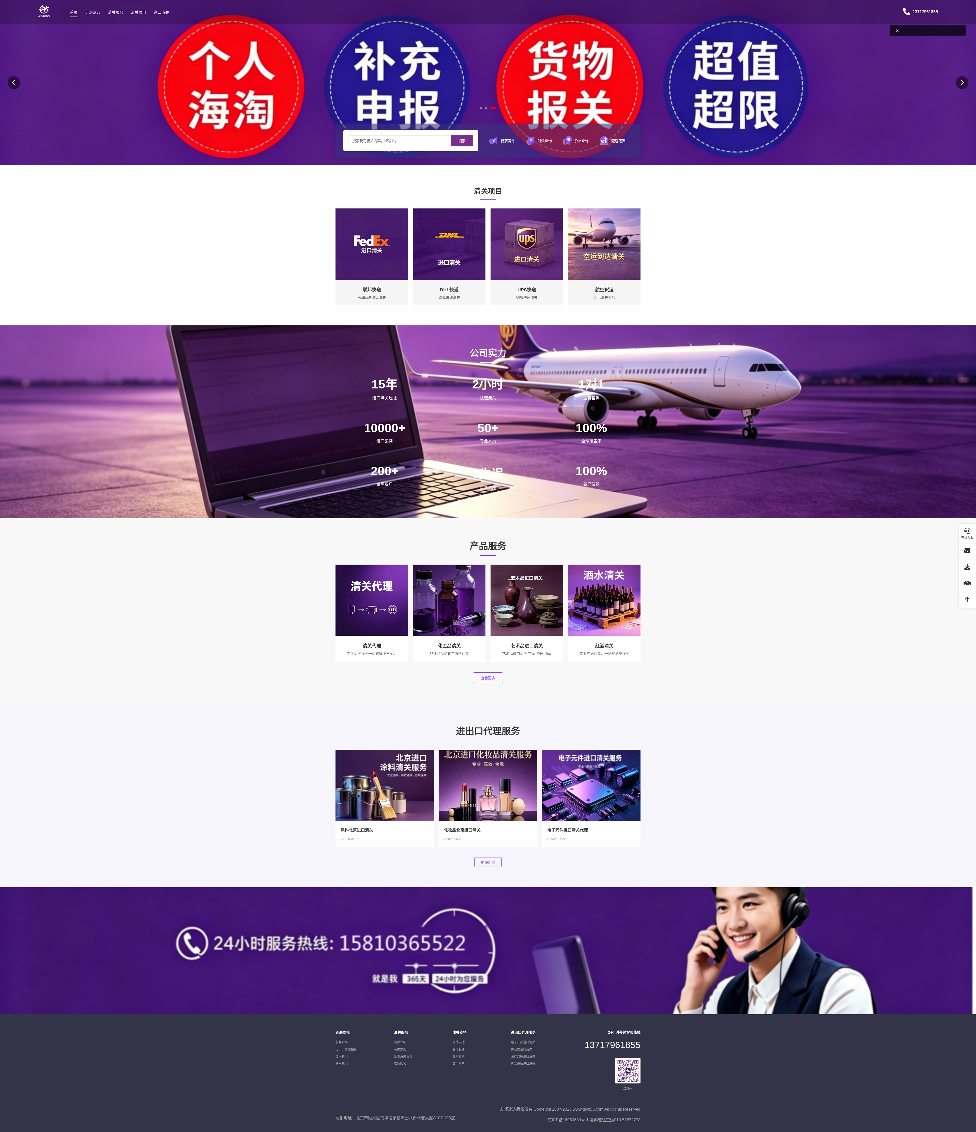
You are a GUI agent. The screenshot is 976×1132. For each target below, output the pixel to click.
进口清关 (161, 12)
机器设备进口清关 (523, 1063)
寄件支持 (458, 1042)
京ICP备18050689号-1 (568, 1120)
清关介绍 (400, 1042)
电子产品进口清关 (523, 1042)
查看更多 (488, 678)
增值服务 (400, 1063)
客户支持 (458, 1056)
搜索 (462, 141)
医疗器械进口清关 (523, 1056)
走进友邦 (92, 12)
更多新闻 (488, 862)
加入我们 (342, 1056)
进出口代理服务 (346, 1049)
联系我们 (342, 1063)
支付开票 (458, 1063)
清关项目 (138, 12)
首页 (74, 12)
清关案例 (400, 1049)
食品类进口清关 (521, 1049)
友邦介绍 (342, 1042)
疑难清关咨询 (403, 1056)
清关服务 (115, 12)
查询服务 (458, 1049)
